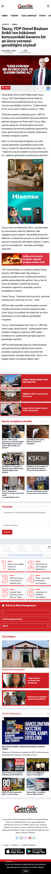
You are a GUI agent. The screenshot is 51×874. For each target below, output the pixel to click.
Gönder (7, 532)
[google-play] (36, 852)
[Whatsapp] (34, 838)
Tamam (25, 871)
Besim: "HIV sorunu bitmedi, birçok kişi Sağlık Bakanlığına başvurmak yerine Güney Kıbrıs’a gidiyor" (13, 443)
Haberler (5, 24)
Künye (6, 845)
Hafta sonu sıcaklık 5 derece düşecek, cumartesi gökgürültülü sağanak (16, 567)
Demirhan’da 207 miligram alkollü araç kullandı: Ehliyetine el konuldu (41, 567)
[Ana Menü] (3, 6)
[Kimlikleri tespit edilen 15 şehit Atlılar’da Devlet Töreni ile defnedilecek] (38, 458)
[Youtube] (30, 838)
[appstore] (15, 852)
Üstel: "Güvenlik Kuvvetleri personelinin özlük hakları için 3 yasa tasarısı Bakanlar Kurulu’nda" (42, 581)
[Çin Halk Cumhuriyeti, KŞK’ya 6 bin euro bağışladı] (38, 432)
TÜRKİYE (14, 16)
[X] (21, 838)
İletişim (15, 845)
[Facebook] (17, 838)
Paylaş (7, 88)
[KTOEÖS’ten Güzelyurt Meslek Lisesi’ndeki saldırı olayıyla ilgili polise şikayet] (13, 458)
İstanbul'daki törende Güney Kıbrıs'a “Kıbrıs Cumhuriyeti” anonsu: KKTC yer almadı (16, 595)
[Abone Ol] (48, 88)
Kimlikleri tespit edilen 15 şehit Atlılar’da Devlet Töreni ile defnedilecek (37, 468)
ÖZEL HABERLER (28, 16)
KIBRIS (5, 16)
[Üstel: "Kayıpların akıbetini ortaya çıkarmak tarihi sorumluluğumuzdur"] (13, 483)
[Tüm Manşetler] (48, 714)
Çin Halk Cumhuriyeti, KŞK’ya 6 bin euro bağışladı (36, 442)
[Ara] (48, 6)
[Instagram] (26, 838)
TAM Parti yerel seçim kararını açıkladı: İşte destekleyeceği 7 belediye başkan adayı (17, 581)
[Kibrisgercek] (25, 6)
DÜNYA (42, 16)
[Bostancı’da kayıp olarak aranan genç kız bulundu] (38, 483)
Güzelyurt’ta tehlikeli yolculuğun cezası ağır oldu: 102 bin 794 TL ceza (42, 595)
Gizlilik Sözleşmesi (28, 845)
